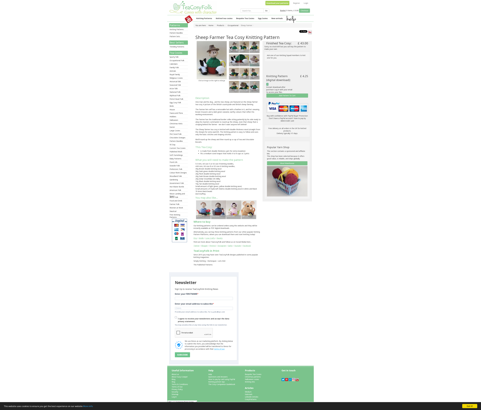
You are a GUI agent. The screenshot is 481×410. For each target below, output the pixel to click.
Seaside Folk (175, 165)
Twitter (197, 245)
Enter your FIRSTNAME (186, 294)
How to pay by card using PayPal (221, 379)
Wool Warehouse (287, 163)
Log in (174, 397)
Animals (173, 71)
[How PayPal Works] (287, 107)
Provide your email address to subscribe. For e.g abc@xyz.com (200, 312)
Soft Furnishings (176, 155)
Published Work (176, 151)
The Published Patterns (203, 264)
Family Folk (174, 67)
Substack (248, 394)
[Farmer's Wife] (233, 209)
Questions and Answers (218, 377)
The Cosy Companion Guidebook (221, 384)
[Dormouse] (249, 209)
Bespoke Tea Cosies (245, 18)
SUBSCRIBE (182, 354)
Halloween (174, 120)
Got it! (470, 406)
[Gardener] (203, 209)
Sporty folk (174, 57)
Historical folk (175, 81)
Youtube (237, 245)
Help (210, 374)
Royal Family (175, 74)
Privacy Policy (177, 389)
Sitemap (175, 394)
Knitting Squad (285, 55)
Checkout (304, 10)
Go (266, 10)
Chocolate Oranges (177, 137)
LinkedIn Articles (251, 397)
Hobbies (173, 116)
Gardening (174, 179)
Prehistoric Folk (176, 169)
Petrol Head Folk (176, 99)
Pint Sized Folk (176, 134)
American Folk (175, 190)
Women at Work (176, 208)
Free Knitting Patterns (175, 215)
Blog (173, 379)
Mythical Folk (175, 95)
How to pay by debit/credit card (293, 119)
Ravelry (220, 238)
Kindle (201, 238)
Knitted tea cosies (224, 18)
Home (210, 25)
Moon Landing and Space (177, 193)
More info (88, 406)
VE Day (172, 144)
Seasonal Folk (175, 85)
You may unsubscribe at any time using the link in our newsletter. (201, 325)
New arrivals (277, 18)
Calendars (174, 64)
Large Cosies (175, 130)
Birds (172, 106)
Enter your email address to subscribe (194, 303)
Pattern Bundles (176, 33)
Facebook (247, 245)
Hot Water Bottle (177, 186)
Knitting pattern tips (216, 382)
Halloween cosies (252, 379)
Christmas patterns (253, 377)
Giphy (230, 245)
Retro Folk (174, 197)
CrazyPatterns (251, 399)
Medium (248, 392)
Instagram (222, 245)
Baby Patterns (175, 158)
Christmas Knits (176, 123)
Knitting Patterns (204, 18)
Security (175, 392)
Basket (283, 10)
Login (306, 3)
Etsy (195, 238)
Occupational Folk (177, 60)
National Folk (175, 92)
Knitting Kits (250, 382)
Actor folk (174, 88)
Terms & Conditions (180, 384)
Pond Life (173, 162)
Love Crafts (210, 238)
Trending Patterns (177, 46)
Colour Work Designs (178, 172)
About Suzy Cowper (180, 377)
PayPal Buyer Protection (298, 116)
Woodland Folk (176, 176)
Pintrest (212, 245)
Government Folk (177, 183)
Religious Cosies (176, 78)
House (172, 109)
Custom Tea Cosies (178, 148)
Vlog (173, 382)
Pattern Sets (175, 36)
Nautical (173, 211)
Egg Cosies (263, 18)
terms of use (219, 349)
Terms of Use (177, 387)
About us (175, 374)
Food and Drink (176, 200)
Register (296, 3)
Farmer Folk (174, 204)
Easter (172, 127)
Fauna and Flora (176, 113)
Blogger (204, 245)
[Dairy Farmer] (218, 209)
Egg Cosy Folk (175, 102)
